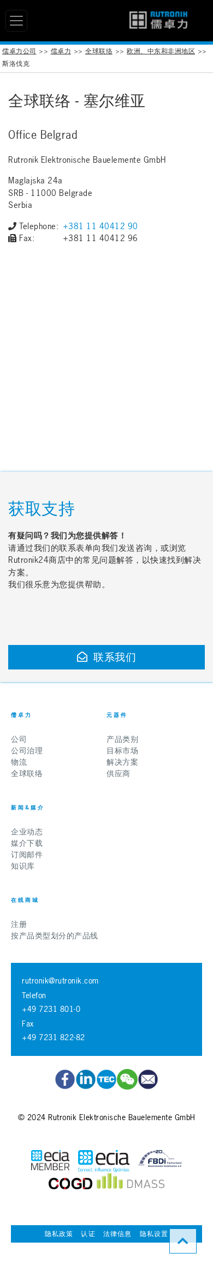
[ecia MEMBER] (104, 1161)
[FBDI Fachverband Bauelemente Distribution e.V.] (160, 1161)
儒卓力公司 (19, 51)
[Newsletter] (148, 1079)
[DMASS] (130, 1183)
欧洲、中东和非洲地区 (161, 51)
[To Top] (183, 1240)
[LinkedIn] (85, 1079)
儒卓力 (61, 51)
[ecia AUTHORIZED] (50, 1161)
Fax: (26, 238)
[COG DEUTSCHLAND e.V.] (70, 1183)
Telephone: (38, 226)
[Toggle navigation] (16, 21)
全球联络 (99, 51)
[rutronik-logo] (158, 21)
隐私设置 (154, 1234)
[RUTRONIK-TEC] (106, 1079)
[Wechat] (127, 1079)
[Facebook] (65, 1079)
